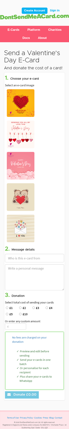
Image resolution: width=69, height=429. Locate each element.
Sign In (55, 10)
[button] (13, 30)
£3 (37, 308)
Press (45, 417)
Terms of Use (13, 417)
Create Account (34, 10)
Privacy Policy (26, 417)
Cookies (38, 417)
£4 (50, 308)
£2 (24, 308)
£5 (10, 314)
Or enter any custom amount (22, 321)
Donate (24, 394)
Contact (58, 417)
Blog (51, 417)
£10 (25, 314)
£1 (10, 308)
